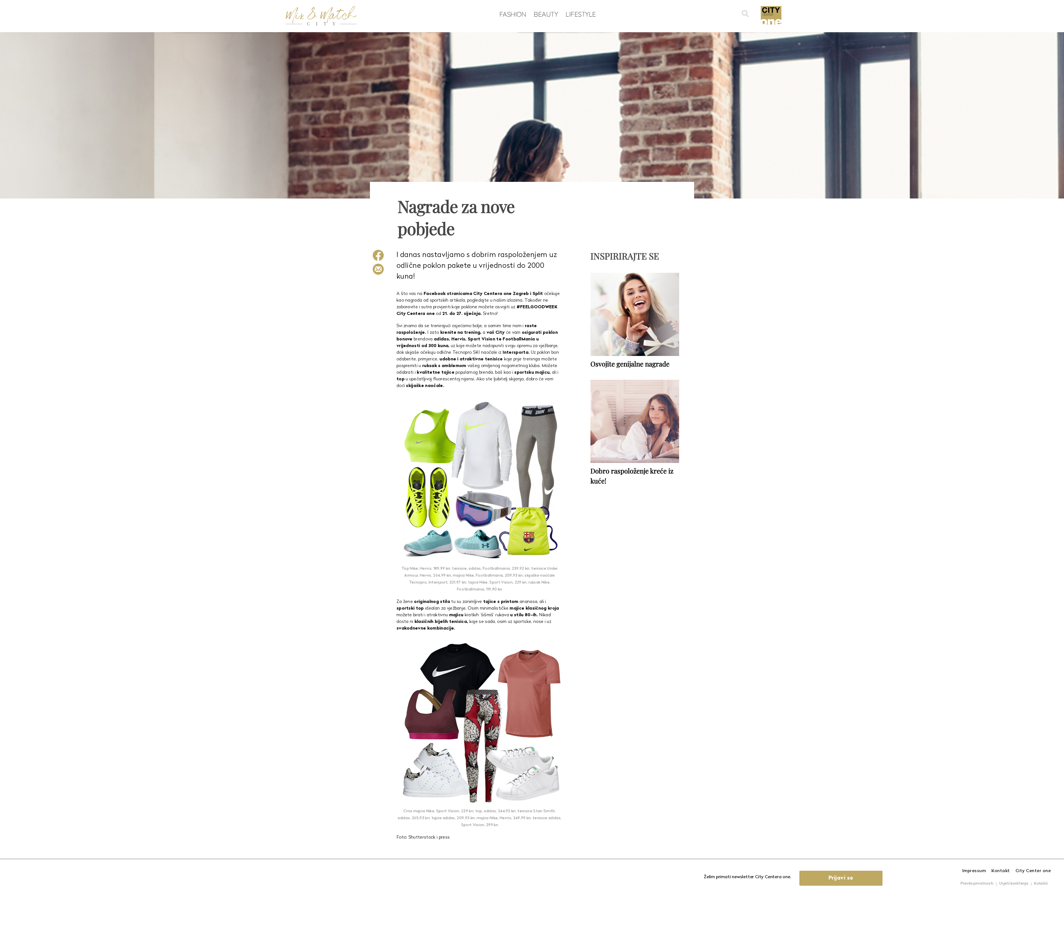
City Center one (1033, 871)
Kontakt (1000, 871)
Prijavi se (840, 878)
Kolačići (1041, 884)
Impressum (974, 871)
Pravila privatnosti (977, 884)
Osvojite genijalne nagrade (629, 363)
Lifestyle (581, 14)
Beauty (546, 14)
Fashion (512, 14)
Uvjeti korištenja (1013, 884)
